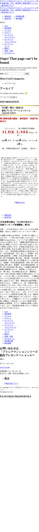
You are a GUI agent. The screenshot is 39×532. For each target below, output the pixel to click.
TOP (6, 26)
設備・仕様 (8, 51)
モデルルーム (9, 53)
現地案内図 (20, 16)
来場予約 (7, 19)
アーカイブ (4, 97)
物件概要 (19, 19)
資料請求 (7, 16)
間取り (7, 48)
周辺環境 (7, 28)
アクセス (7, 30)
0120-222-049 (5, 367)
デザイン (7, 33)
